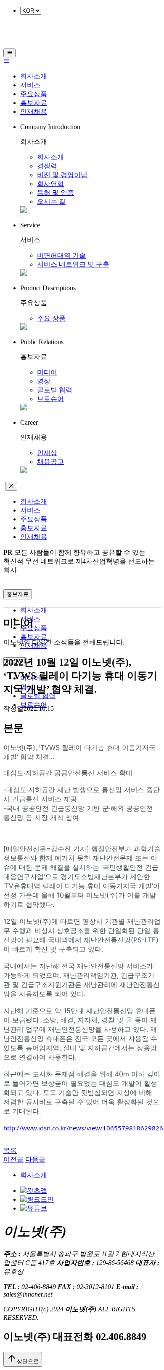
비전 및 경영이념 (62, 174)
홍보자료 (33, 102)
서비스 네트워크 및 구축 (73, 264)
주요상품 (33, 93)
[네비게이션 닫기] (11, 486)
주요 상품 (51, 318)
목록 (10, 1150)
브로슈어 (50, 398)
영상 (43, 381)
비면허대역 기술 (61, 255)
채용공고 (50, 461)
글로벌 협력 (54, 390)
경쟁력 (47, 166)
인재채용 (33, 111)
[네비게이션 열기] (9, 53)
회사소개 (33, 76)
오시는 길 (51, 201)
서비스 (30, 85)
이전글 (13, 1159)
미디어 (47, 372)
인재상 (47, 452)
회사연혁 (50, 183)
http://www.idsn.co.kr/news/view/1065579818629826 (83, 1128)
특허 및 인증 (55, 192)
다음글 (35, 1159)
